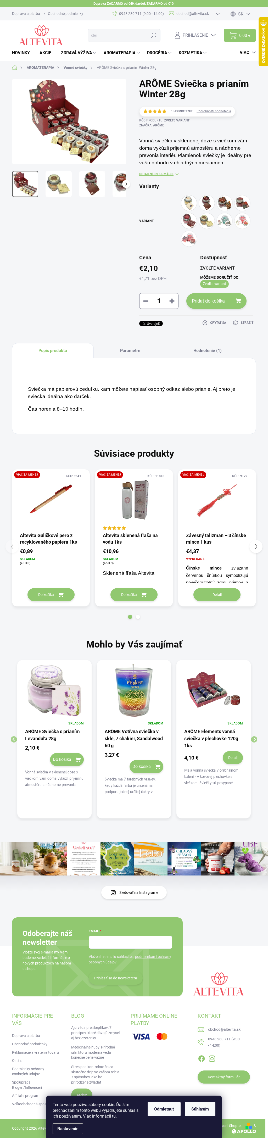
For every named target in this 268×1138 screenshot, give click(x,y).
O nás (16, 1060)
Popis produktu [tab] (52, 350)
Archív (82, 1095)
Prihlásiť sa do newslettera (115, 978)
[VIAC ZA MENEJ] (51, 500)
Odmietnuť (164, 1109)
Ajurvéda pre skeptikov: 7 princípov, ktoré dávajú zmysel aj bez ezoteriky (95, 1032)
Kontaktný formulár (224, 1077)
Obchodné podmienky (65, 14)
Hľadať (153, 35)
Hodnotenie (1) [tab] (207, 350)
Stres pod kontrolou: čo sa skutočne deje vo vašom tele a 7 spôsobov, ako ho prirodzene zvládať (95, 1074)
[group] (54, 739)
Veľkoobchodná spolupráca (34, 1104)
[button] (130, 617)
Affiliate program (25, 1096)
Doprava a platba (26, 14)
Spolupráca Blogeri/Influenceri (27, 1085)
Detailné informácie (156, 174)
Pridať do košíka (208, 301)
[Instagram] (212, 1058)
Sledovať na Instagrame (138, 892)
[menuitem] (23, 53)
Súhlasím (200, 1109)
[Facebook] (201, 1058)
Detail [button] (232, 758)
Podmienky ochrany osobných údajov (28, 1071)
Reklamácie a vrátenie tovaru (35, 1052)
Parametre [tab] (130, 350)
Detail (217, 595)
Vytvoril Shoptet (229, 1126)
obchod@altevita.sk (224, 1029)
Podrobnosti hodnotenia (214, 111)
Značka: (151, 125)
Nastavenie (68, 1128)
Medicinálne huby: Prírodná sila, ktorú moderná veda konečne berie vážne (93, 1052)
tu (114, 1116)
